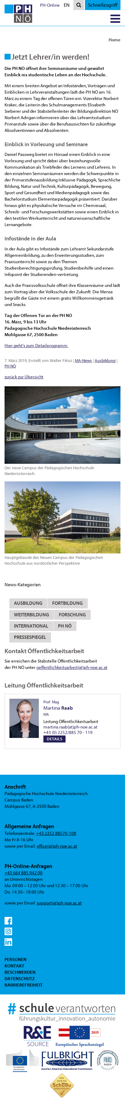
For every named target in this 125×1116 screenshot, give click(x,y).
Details (54, 739)
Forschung (72, 615)
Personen (15, 959)
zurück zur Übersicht (24, 377)
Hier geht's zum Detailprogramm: (36, 345)
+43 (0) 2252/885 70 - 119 (68, 732)
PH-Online (50, 5)
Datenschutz (20, 978)
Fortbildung (67, 603)
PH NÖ (10, 366)
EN (68, 6)
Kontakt (14, 966)
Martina (58, 708)
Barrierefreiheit (23, 985)
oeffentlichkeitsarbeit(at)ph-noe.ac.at (71, 667)
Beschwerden (20, 972)
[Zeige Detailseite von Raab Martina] (24, 718)
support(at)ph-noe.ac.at (59, 903)
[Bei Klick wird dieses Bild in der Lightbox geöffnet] (62, 425)
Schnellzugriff (102, 5)
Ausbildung (105, 360)
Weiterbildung (31, 615)
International (31, 626)
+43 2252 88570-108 (56, 833)
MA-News (83, 360)
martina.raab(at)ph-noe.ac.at (70, 727)
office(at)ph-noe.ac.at (57, 846)
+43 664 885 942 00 (23, 873)
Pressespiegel (30, 637)
